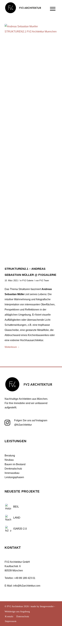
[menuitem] (52, 15)
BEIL (16, 506)
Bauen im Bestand (15, 464)
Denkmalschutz (13, 468)
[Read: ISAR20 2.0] (8, 528)
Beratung (10, 455)
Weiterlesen (11, 347)
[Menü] (52, 15)
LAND (16, 517)
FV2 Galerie (27, 280)
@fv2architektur (23, 424)
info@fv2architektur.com (26, 585)
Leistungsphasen (14, 477)
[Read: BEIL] (8, 506)
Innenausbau (12, 473)
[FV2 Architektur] (24, 7)
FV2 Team (44, 280)
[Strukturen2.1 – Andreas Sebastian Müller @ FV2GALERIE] (31, 143)
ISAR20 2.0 (20, 528)
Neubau (9, 459)
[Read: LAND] (8, 517)
